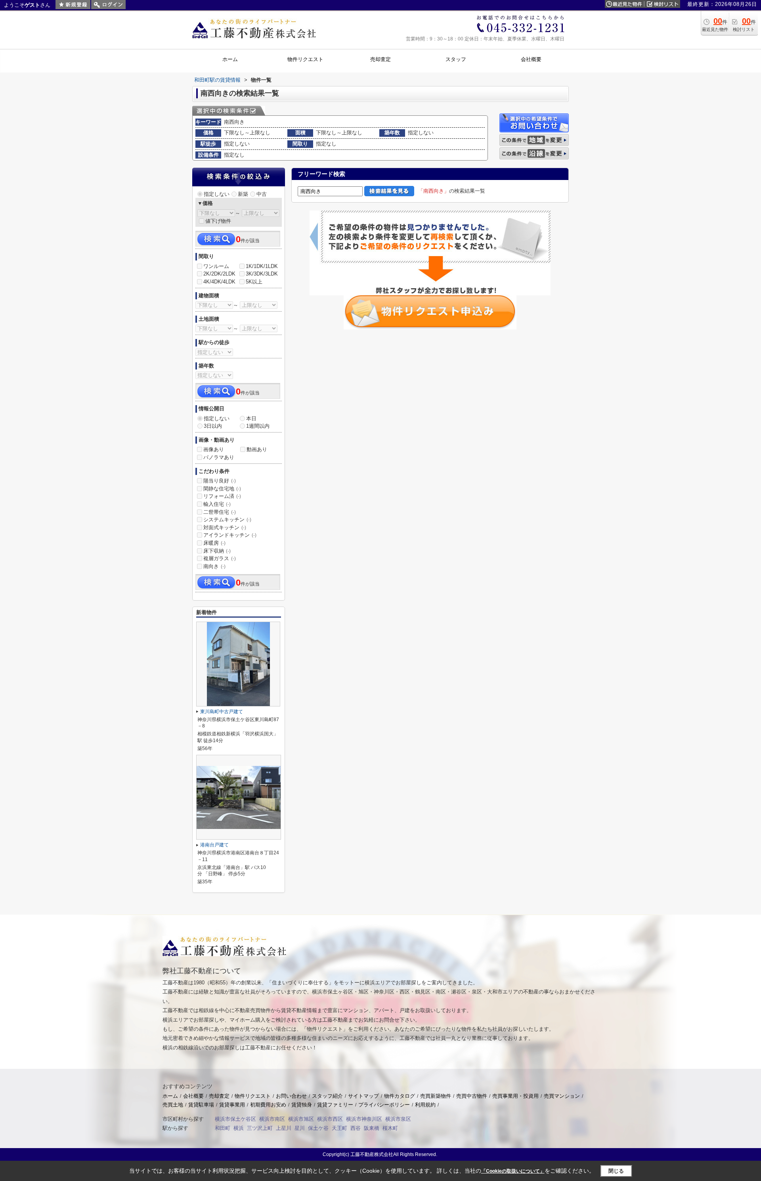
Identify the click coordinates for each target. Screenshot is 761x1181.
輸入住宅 (217, 504)
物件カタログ (399, 1096)
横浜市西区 (330, 1119)
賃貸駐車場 (201, 1105)
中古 (261, 194)
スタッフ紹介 (327, 1096)
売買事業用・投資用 (515, 1096)
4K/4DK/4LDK (219, 282)
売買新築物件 (435, 1096)
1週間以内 (258, 426)
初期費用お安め (268, 1105)
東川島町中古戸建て (221, 711)
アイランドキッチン (229, 535)
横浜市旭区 (301, 1119)
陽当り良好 (219, 481)
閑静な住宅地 (222, 489)
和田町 (222, 1128)
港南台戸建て (214, 845)
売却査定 (219, 1096)
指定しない (216, 194)
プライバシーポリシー (384, 1105)
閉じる (616, 1171)
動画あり (257, 449)
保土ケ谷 (318, 1128)
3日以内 (213, 426)
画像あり (213, 449)
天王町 (339, 1128)
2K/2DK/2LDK (219, 274)
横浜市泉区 (398, 1119)
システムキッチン (227, 520)
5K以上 (254, 282)
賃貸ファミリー (335, 1105)
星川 (299, 1128)
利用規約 (425, 1105)
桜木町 (390, 1128)
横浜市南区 (272, 1119)
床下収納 (217, 551)
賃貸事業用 (232, 1105)
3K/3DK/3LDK (262, 274)
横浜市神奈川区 (364, 1119)
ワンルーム (216, 266)
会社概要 (193, 1096)
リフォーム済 (222, 496)
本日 (251, 418)
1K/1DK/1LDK (262, 266)
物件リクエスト (253, 1096)
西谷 (355, 1128)
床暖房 (214, 543)
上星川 (283, 1128)
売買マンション (562, 1096)
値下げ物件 (218, 221)
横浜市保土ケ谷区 (235, 1119)
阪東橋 (371, 1128)
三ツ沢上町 (260, 1128)
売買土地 (173, 1105)
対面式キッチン (224, 527)
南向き (214, 566)
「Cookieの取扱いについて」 (513, 1171)
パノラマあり (218, 457)
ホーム (170, 1096)
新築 (243, 194)
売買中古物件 (471, 1096)
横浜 (238, 1128)
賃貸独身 (301, 1105)
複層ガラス (219, 558)
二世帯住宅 (219, 512)
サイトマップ (363, 1096)
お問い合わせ (291, 1096)
